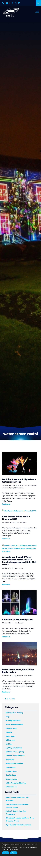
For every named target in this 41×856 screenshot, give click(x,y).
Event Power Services (14, 724)
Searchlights (10, 767)
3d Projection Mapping (14, 713)
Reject (13, 853)
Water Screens (18, 488)
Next (13, 699)
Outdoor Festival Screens (15, 756)
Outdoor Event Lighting (15, 752)
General (9, 732)
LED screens (10, 740)
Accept (5, 853)
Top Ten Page (29, 485)
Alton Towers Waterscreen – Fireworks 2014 (16, 517)
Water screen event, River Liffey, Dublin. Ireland (18, 670)
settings (15, 849)
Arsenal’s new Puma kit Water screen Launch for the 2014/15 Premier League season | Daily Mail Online (19, 561)
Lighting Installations (14, 748)
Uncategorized (11, 779)
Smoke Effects (11, 771)
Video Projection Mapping (16, 783)
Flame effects (11, 728)
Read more (6, 504)
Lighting (9, 744)
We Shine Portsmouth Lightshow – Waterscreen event (19, 480)
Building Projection (13, 720)
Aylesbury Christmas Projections (18, 825)
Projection (21, 485)
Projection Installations (14, 763)
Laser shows (10, 736)
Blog (15, 675)
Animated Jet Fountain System (17, 619)
